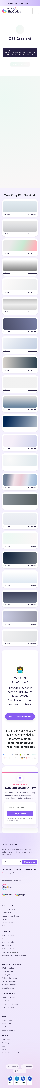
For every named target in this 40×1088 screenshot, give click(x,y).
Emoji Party (5, 952)
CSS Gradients (7, 1001)
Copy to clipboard (28, 45)
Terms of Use (6, 1023)
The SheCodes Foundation (11, 1053)
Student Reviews (7, 913)
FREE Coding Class (8, 909)
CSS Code (6, 214)
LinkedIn (28, 1067)
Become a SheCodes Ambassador (14, 955)
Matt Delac (6, 873)
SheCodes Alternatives (10, 926)
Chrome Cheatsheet (9, 981)
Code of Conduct (8, 1030)
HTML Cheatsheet (8, 968)
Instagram (14, 1067)
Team (4, 1050)
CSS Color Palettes (8, 997)
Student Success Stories (10, 916)
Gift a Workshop (7, 945)
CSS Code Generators (10, 1004)
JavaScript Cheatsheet (9, 975)
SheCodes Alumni (8, 935)
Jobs (3, 1046)
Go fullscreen (32, 214)
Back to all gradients (20, 64)
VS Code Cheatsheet (9, 978)
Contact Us (6, 1040)
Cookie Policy (7, 1027)
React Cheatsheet (8, 988)
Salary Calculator (7, 923)
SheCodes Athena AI (9, 1008)
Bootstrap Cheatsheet (9, 985)
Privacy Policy (7, 1020)
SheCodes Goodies (9, 949)
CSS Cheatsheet (7, 971)
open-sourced (25, 873)
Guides (4, 919)
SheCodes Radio (8, 942)
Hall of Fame (6, 939)
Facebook (21, 1071)
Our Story (5, 1043)
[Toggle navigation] (35, 10)
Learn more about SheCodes (20, 716)
